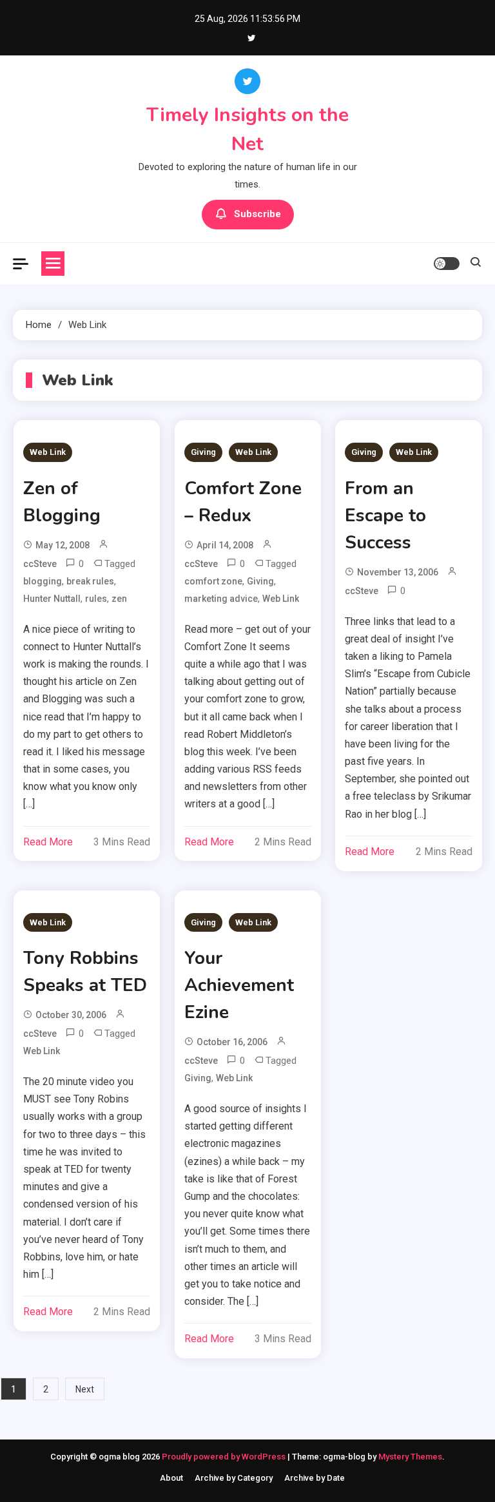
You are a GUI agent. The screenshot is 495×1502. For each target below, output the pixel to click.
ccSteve (40, 564)
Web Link (48, 452)
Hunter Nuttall (52, 598)
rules (96, 598)
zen (119, 598)
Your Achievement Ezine (239, 985)
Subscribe (257, 214)
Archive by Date (314, 1478)
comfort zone (213, 581)
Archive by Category (234, 1478)
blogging (42, 581)
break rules (90, 581)
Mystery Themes (410, 1456)
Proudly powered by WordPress (224, 1456)
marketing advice (221, 598)
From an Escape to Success (385, 515)
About (171, 1478)
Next (84, 1389)
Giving (203, 452)
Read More (48, 842)
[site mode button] (447, 263)
